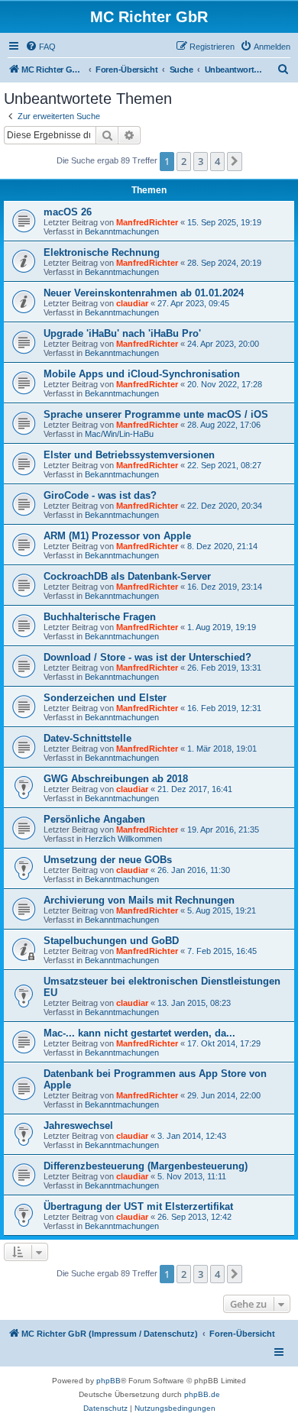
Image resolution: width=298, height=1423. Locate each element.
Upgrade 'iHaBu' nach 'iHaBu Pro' (122, 333)
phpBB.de (202, 1394)
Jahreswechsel (78, 1125)
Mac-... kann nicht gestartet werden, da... (139, 1033)
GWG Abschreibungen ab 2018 (116, 778)
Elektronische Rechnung (102, 252)
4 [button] (217, 161)
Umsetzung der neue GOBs (108, 859)
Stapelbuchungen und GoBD (111, 940)
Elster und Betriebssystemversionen (129, 455)
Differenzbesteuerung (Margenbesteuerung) (146, 1166)
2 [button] (183, 161)
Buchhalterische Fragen (100, 617)
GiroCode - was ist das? (100, 495)
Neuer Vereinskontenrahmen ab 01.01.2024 (144, 293)
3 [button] (200, 161)
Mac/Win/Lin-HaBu (119, 433)
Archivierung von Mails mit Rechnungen (139, 900)
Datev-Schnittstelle (87, 738)
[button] (234, 161)
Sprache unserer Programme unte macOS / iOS (156, 414)
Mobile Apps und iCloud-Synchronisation (142, 374)
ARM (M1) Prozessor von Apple (117, 536)
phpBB (108, 1380)
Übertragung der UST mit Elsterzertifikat (138, 1206)
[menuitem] (40, 46)
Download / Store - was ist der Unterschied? (147, 657)
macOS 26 (68, 212)
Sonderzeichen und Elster (105, 697)
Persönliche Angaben (94, 819)
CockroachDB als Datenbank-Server (127, 576)
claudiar (132, 303)
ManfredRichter (147, 222)
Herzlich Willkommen (123, 838)
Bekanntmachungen (122, 231)
